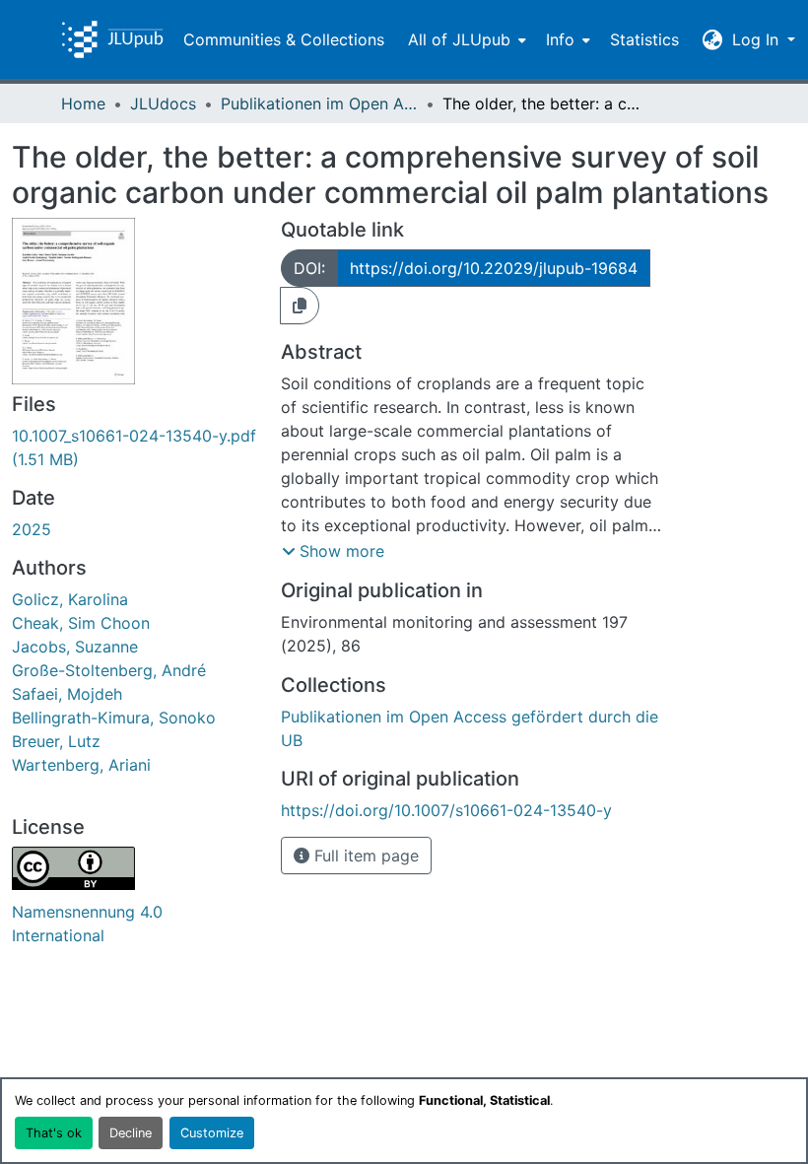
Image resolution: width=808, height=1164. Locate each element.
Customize (211, 1133)
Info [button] (560, 39)
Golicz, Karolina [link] (70, 599)
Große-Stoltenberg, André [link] (109, 670)
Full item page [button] (364, 855)
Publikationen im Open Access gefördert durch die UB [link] (319, 103)
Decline (130, 1133)
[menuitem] (465, 39)
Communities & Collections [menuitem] (283, 39)
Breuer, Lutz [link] (56, 741)
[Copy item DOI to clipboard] (299, 305)
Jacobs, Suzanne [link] (75, 646)
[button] (112, 39)
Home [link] (83, 103)
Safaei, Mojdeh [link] (67, 694)
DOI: (309, 268)
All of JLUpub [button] (459, 39)
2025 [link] (31, 529)
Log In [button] (757, 39)
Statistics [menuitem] (644, 39)
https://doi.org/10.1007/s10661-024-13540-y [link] (446, 810)
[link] (134, 447)
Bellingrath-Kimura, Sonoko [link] (114, 717)
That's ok (54, 1133)
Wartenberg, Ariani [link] (81, 765)
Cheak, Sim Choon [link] (81, 623)
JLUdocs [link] (163, 103)
